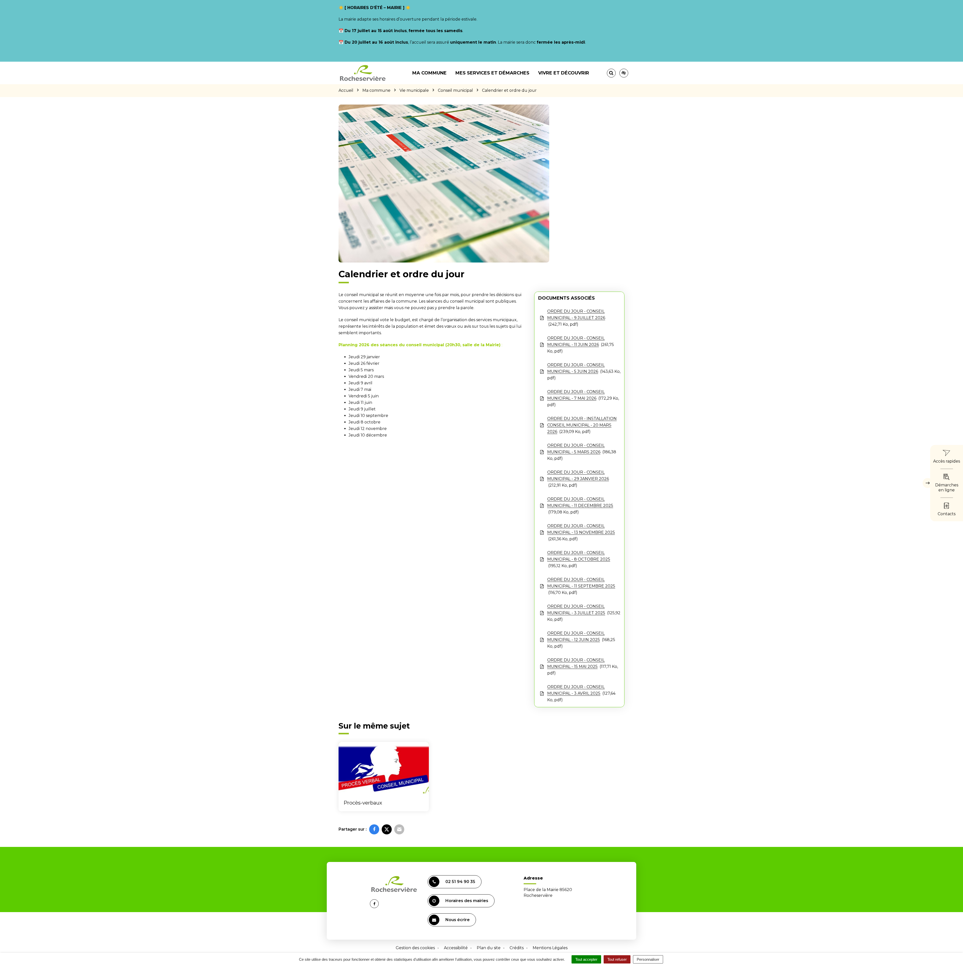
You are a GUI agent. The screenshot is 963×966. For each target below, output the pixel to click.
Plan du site (489, 947)
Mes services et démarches (492, 73)
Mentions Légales (550, 947)
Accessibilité (456, 947)
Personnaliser (648, 959)
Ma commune (429, 73)
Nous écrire (457, 919)
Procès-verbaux (363, 803)
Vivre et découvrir (563, 73)
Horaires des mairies (466, 900)
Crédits (517, 947)
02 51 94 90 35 (460, 881)
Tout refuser (617, 959)
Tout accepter (586, 959)
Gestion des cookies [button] (415, 947)
